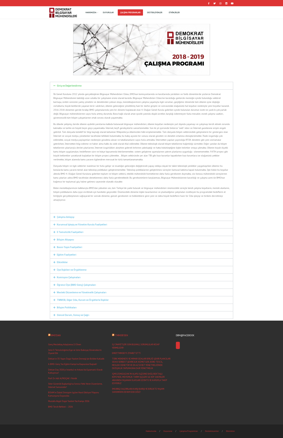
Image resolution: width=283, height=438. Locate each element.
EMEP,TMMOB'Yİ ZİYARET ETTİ (126, 353)
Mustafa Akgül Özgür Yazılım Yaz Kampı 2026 (68, 401)
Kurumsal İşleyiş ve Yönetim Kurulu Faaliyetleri (82, 224)
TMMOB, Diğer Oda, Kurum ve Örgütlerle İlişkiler (83, 300)
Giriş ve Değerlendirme (69, 85)
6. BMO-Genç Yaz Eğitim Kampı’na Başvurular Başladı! (72, 364)
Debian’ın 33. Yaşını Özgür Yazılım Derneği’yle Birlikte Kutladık (76, 358)
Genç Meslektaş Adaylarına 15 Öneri (64, 344)
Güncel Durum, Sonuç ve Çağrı (73, 315)
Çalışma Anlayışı (65, 217)
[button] (141, 85)
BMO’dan (56, 335)
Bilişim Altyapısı (65, 239)
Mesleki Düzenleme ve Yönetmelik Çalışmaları (81, 292)
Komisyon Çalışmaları (69, 277)
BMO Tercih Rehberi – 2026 (60, 406)
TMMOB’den (121, 335)
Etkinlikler (62, 262)
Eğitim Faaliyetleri (66, 254)
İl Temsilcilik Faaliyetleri (70, 232)
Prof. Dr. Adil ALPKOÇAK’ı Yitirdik (62, 378)
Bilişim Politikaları (67, 307)
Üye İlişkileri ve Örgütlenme (71, 270)
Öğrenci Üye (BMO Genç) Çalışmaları (76, 285)
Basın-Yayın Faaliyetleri (69, 247)
